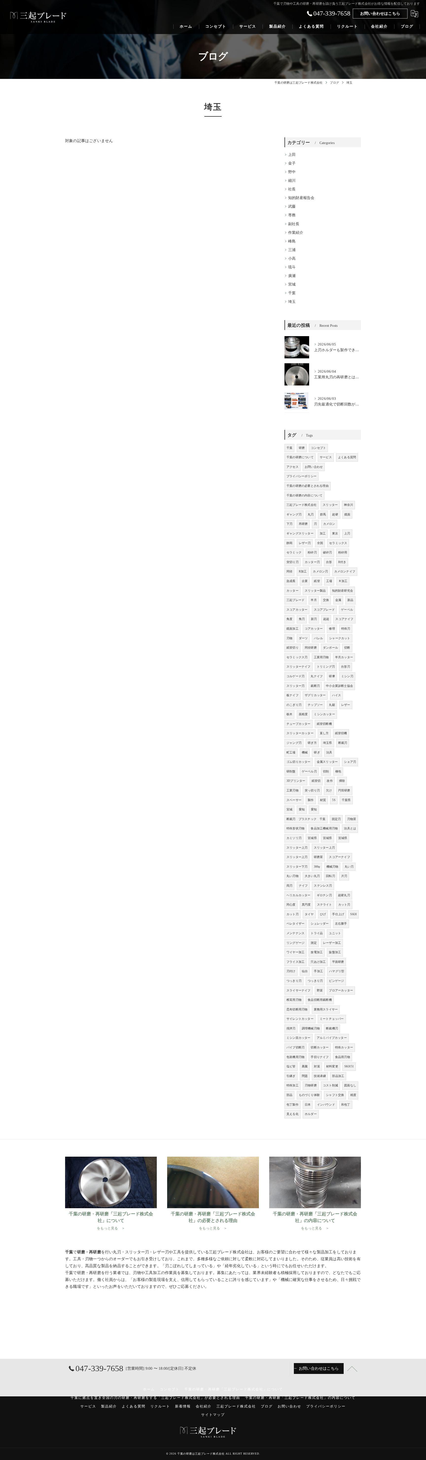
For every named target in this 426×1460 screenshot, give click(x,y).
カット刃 (344, 904)
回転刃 (330, 876)
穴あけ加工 (318, 962)
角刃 (302, 619)
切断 (347, 647)
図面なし (350, 1085)
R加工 (303, 571)
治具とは (350, 828)
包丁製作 (292, 1104)
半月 (314, 600)
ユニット (335, 933)
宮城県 (312, 838)
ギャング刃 (294, 514)
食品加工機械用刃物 (324, 828)
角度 (289, 619)
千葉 (292, 293)
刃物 (289, 638)
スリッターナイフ (298, 666)
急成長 (291, 581)
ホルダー (311, 1114)
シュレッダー (320, 923)
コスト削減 (330, 1085)
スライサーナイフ (298, 990)
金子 (292, 163)
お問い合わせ (314, 467)
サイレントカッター (300, 1019)
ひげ (323, 914)
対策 (317, 1066)
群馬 (323, 514)
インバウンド (326, 1104)
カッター (292, 590)
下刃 (289, 524)
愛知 (302, 809)
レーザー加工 (332, 943)
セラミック (294, 552)
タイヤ (309, 914)
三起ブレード (295, 600)
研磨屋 (318, 857)
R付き (342, 562)
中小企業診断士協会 (339, 686)
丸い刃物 (292, 876)
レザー (345, 705)
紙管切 (316, 781)
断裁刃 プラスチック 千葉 (306, 819)
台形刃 (345, 666)
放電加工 (317, 952)
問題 (305, 1076)
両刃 (289, 885)
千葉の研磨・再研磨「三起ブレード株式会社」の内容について (300, 1398)
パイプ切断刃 (295, 1047)
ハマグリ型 (336, 971)
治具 (329, 752)
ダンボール (330, 647)
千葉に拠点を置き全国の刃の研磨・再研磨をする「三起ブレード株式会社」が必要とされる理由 (155, 1398)
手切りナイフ (320, 1057)
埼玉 (292, 302)
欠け (329, 790)
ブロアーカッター (341, 990)
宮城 (292, 284)
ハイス (336, 695)
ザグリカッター (315, 695)
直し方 (324, 733)
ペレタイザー (295, 923)
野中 (292, 172)
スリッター (330, 505)
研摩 (332, 676)
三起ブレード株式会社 (301, 505)
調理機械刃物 (311, 1028)
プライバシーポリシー (301, 476)
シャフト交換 (335, 1095)
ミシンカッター (324, 714)
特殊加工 (292, 1085)
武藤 (292, 206)
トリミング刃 (326, 666)
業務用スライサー (326, 1009)
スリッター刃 (295, 686)
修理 (332, 628)
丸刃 (311, 514)
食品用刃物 (342, 1057)
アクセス (292, 467)
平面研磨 (338, 962)
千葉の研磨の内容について (304, 495)
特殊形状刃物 (295, 828)
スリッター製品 (315, 590)
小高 (292, 258)
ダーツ (303, 638)
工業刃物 (292, 790)
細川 (292, 180)
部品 (289, 1095)
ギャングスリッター (300, 533)
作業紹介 (295, 233)
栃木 (289, 714)
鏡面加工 (292, 628)
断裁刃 (342, 743)
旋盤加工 (335, 952)
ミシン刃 (347, 676)
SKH (353, 914)
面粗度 (303, 714)
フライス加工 (295, 962)
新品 (350, 600)
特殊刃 (345, 628)
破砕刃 (327, 552)
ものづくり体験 (309, 1095)
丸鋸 (332, 705)
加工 (323, 533)
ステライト (324, 904)
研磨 (302, 448)
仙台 (305, 971)
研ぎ (317, 752)
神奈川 (348, 505)
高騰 (305, 1066)
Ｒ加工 (343, 581)
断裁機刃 (332, 1028)
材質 (323, 800)
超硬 (335, 514)
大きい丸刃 (312, 876)
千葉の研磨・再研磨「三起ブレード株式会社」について (233, 1389)
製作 (311, 800)
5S (333, 800)
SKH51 (349, 1066)
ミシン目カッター (298, 1038)
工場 (329, 581)
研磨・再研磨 (89, 1273)
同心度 (291, 904)
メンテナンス (295, 933)
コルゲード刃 (295, 676)
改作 (330, 781)
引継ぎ (291, 1076)
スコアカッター (296, 609)
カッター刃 (312, 562)
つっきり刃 (294, 981)
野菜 (320, 990)
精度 (353, 1095)
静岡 (289, 543)
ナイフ (303, 885)
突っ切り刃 (312, 790)
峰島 (292, 241)
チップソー (315, 705)
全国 (320, 543)
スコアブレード (324, 609)
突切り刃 (292, 562)
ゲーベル (347, 609)
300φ (317, 866)
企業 (305, 581)
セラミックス (338, 543)
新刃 (314, 619)
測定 (314, 943)
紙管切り (292, 647)
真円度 (306, 904)
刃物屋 (351, 819)
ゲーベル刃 (309, 771)
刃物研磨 (311, 1085)
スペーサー (294, 800)
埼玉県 (327, 743)
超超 (326, 619)
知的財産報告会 (301, 198)
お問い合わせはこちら (380, 13)
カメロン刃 (320, 571)
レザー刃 (305, 543)
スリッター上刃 (296, 847)
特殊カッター (344, 1047)
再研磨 (303, 524)
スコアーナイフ (339, 857)
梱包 (338, 771)
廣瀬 (292, 276)
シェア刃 (350, 762)
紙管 (317, 581)
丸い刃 (349, 866)
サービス (326, 457)
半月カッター (344, 657)
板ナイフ (292, 695)
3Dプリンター (295, 781)
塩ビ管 (291, 1066)
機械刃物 (332, 866)
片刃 (344, 876)
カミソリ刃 (294, 838)
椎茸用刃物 (294, 1000)
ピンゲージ (336, 981)
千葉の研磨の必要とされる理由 (307, 486)
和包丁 (345, 1104)
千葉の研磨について (300, 457)
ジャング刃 (294, 743)
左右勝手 (341, 923)
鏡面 (347, 514)
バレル (318, 638)
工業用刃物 (321, 657)
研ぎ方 (312, 743)
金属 (338, 600)
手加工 (318, 971)
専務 (292, 215)
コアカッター (314, 628)
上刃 (347, 533)
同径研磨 (311, 647)
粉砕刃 (312, 552)
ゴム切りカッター (298, 762)
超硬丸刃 (344, 895)
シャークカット (339, 638)
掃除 (342, 781)
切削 (326, 771)
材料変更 (332, 1066)
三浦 (292, 250)
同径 (289, 571)
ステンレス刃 (323, 885)
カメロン (329, 524)
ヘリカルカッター (298, 895)
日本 (308, 1104)
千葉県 (346, 800)
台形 (329, 562)
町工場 (291, 752)
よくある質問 (347, 457)
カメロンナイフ (344, 571)
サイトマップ (213, 1415)
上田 (292, 155)
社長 (292, 189)
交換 (326, 600)
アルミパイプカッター (332, 1038)
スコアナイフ (344, 619)
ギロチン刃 (324, 895)
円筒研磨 (344, 790)
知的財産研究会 (342, 590)
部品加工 (338, 1076)
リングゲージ (295, 943)
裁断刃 (315, 686)
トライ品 (317, 933)
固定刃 (336, 819)
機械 (305, 752)
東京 (335, 533)
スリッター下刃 (296, 866)
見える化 (292, 1114)
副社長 (294, 224)
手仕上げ (338, 914)
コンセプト (318, 448)
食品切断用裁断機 (320, 1000)
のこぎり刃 (294, 705)
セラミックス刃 (296, 657)
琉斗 (292, 267)
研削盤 (291, 771)
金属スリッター (327, 762)
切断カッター (320, 1047)
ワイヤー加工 (295, 952)
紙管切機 (341, 733)
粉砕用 (342, 552)
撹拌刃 (291, 1028)
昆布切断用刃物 (296, 1009)
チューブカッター (298, 724)
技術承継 (320, 1076)
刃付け (291, 971)
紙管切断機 (324, 724)
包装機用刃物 (295, 1057)
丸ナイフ (317, 676)
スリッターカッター (300, 733)
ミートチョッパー (332, 1019)
